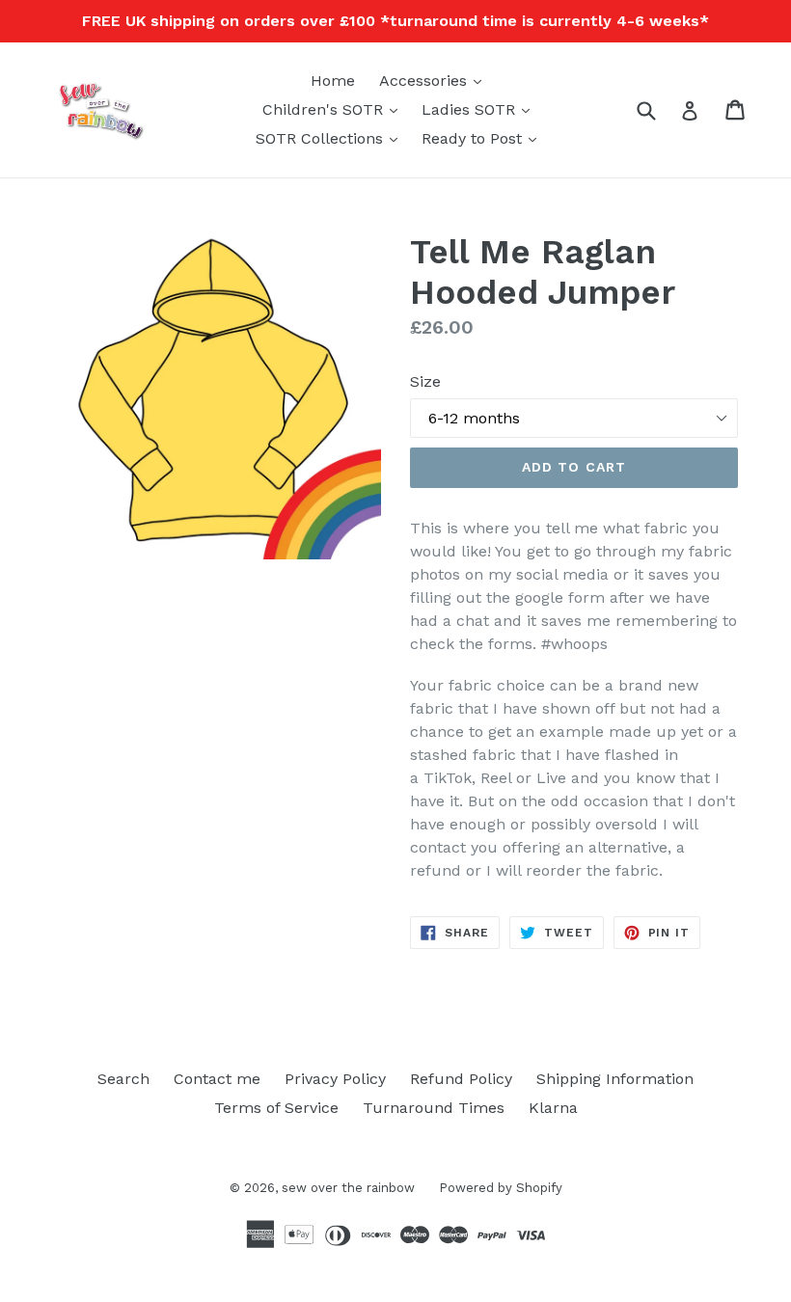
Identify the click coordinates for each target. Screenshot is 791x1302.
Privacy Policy (335, 1079)
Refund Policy (461, 1079)
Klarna (553, 1108)
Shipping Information (615, 1079)
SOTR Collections (331, 138)
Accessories (435, 80)
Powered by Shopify (500, 1187)
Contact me (217, 1079)
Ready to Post (484, 138)
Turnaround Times (434, 1108)
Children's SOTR (334, 109)
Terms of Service (276, 1108)
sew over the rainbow (348, 1187)
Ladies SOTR (480, 109)
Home (333, 80)
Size (425, 381)
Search (123, 1079)
